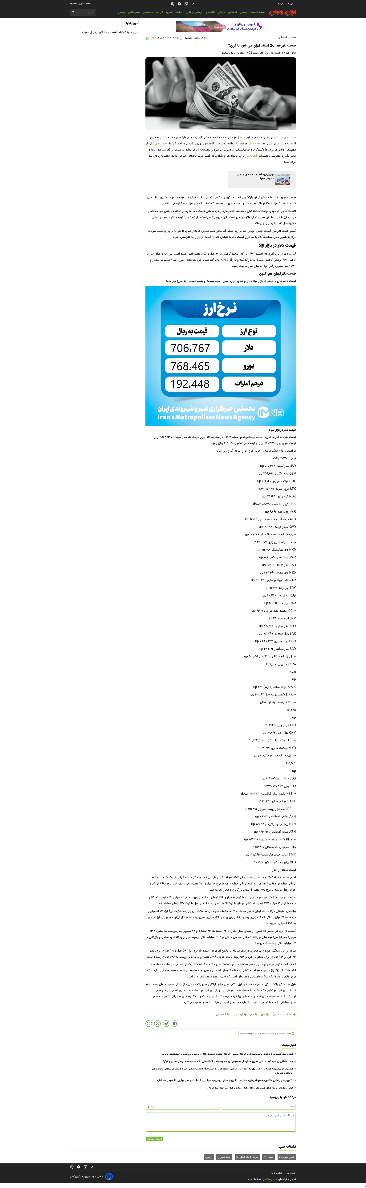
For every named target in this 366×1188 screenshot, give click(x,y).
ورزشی (222, 12)
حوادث (179, 12)
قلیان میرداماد (286, 1157)
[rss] (193, 4)
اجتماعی (233, 12)
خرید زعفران (224, 1157)
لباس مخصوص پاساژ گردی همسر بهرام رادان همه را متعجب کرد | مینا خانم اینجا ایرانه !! (250, 1088)
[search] (73, 13)
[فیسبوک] (175, 1023)
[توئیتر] (157, 1023)
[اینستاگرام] (186, 4)
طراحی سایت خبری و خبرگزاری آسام (86, 1176)
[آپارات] (172, 4)
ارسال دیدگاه (154, 1138)
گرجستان (221, 1014)
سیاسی (244, 12)
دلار (251, 1014)
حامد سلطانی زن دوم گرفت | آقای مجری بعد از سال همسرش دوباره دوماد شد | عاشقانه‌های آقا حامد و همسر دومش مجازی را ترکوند (227, 1061)
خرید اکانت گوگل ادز (247, 1157)
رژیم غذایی (134, 12)
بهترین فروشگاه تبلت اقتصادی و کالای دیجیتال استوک (110, 32)
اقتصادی (210, 12)
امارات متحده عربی (282, 1014)
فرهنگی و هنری (194, 12)
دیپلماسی (148, 12)
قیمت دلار (290, 137)
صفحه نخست (257, 12)
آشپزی (169, 12)
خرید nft (269, 1157)
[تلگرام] (179, 4)
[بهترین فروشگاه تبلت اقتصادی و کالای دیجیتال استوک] (282, 179)
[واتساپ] (148, 1023)
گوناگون (122, 12)
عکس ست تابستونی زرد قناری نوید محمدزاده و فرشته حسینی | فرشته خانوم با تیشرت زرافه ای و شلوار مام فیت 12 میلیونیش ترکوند (227, 1054)
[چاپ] (147, 38)
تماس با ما (291, 4)
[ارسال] (151, 38)
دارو (263, 1014)
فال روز (160, 12)
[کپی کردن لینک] (293, 1033)
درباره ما (279, 4)
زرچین (208, 1157)
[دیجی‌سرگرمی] (282, 13)
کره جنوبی (238, 1014)
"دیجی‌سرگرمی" (270, 1179)
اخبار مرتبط (289, 1045)
